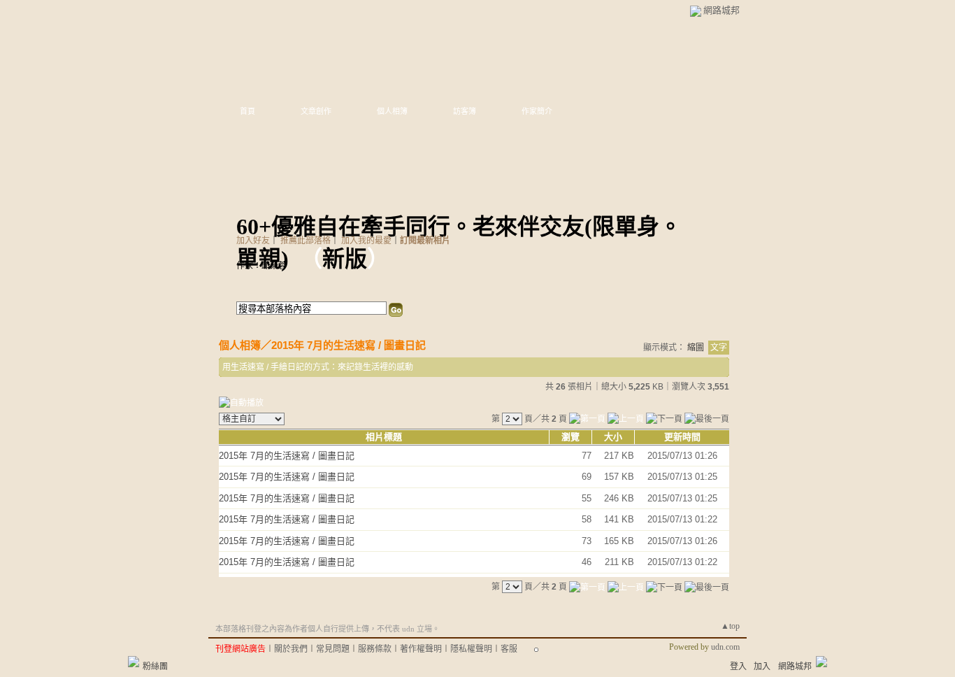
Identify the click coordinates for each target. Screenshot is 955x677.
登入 (738, 666)
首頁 (247, 111)
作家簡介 (537, 111)
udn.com (725, 647)
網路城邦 (721, 10)
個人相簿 (392, 111)
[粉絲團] (133, 661)
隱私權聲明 (471, 649)
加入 (762, 666)
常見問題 (333, 649)
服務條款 (375, 649)
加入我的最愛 (366, 240)
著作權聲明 (421, 649)
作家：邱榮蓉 (261, 266)
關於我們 (291, 649)
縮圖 (695, 347)
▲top (730, 626)
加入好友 (253, 240)
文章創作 (316, 111)
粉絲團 (155, 666)
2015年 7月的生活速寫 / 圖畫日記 (348, 345)
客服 (509, 649)
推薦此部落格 (305, 240)
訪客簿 (464, 111)
